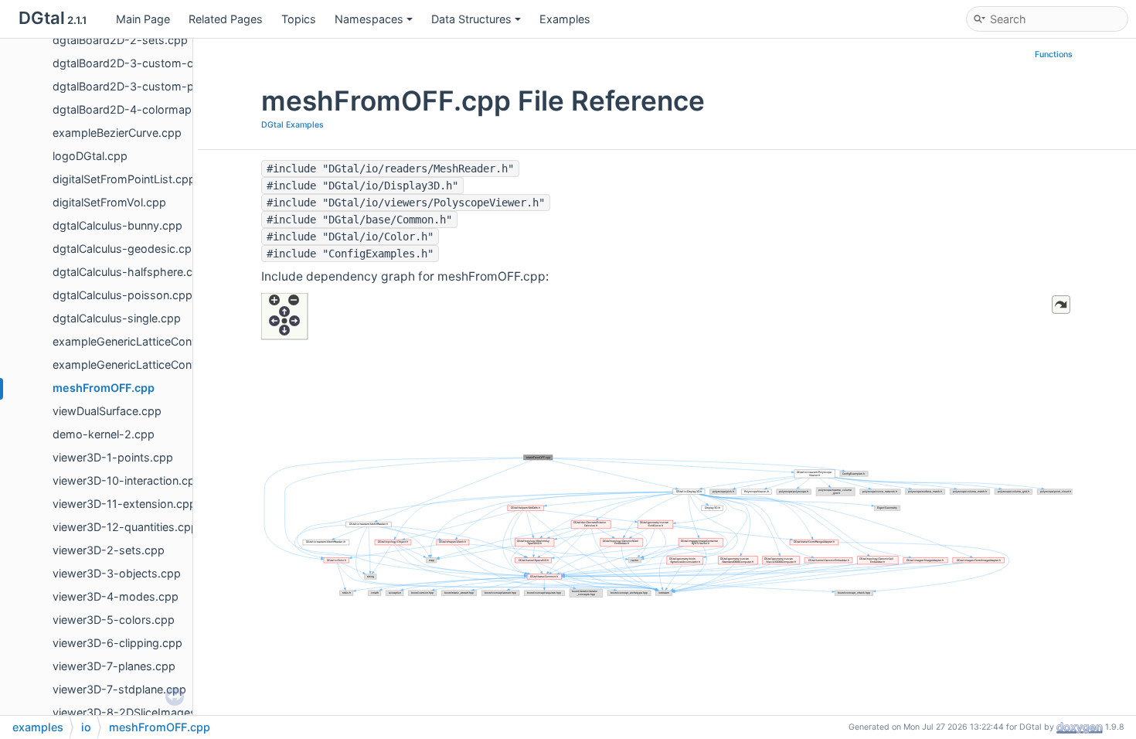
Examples (564, 19)
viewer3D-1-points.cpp (113, 457)
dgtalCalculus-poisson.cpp (122, 294)
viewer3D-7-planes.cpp (114, 666)
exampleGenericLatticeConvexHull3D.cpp (160, 341)
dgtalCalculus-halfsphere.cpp (129, 271)
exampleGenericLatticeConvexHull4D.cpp (160, 364)
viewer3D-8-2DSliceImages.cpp (136, 712)
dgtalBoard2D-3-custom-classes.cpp (151, 63)
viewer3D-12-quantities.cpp (125, 526)
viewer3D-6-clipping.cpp (117, 642)
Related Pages (226, 19)
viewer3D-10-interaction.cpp (127, 480)
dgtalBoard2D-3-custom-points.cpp (148, 86)
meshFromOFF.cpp (104, 387)
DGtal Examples (292, 125)
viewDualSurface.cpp (107, 410)
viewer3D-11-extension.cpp (124, 503)
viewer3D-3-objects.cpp (117, 573)
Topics (298, 19)
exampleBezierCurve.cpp (117, 132)
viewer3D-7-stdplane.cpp (119, 689)
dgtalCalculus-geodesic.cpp (126, 248)
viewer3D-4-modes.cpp (116, 596)
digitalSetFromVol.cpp (109, 202)
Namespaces (369, 19)
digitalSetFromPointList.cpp (124, 179)
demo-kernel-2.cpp (104, 434)
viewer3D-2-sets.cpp (109, 550)
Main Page (143, 19)
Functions (1054, 54)
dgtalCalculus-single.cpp (117, 318)
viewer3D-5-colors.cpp (114, 619)
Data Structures (471, 19)
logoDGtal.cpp (90, 155)
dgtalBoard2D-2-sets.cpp (120, 39)
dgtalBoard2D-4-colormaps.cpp (137, 109)
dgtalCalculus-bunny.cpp (117, 225)
